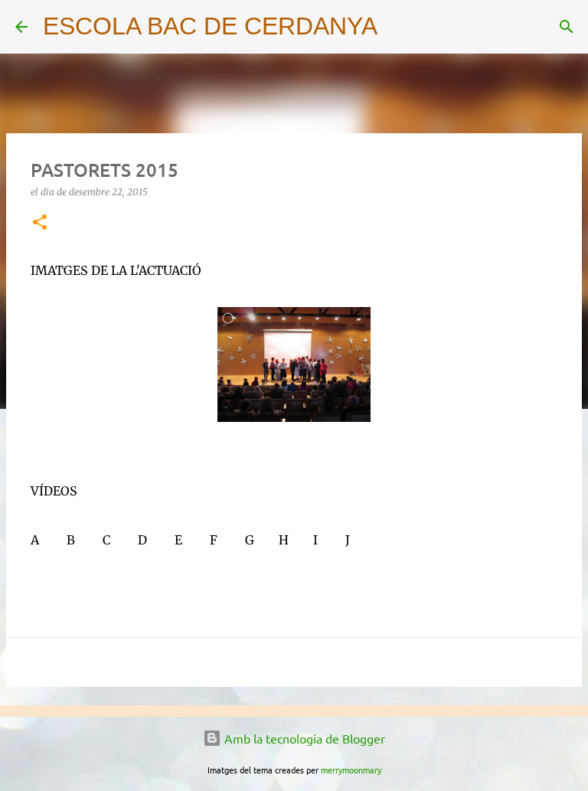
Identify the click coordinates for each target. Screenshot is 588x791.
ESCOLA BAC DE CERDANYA (210, 26)
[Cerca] (399, 26)
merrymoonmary (351, 769)
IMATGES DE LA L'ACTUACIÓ (116, 270)
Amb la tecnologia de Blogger (303, 738)
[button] (40, 223)
